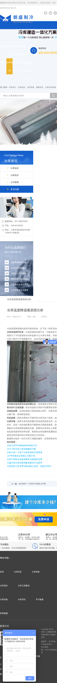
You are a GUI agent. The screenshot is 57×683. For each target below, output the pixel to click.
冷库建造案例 (22, 50)
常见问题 (15, 189)
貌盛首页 (3, 50)
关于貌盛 (22, 66)
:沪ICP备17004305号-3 (48, 642)
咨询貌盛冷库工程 (28, 70)
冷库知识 (15, 168)
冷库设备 (3, 66)
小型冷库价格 (50, 87)
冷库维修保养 (16, 50)
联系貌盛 (4, 613)
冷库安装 (9, 50)
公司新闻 (15, 182)
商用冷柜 (16, 66)
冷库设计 (12, 87)
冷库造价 (21, 87)
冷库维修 (36, 571)
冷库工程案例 (23, 585)
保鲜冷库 (39, 87)
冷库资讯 (9, 66)
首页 (2, 571)
